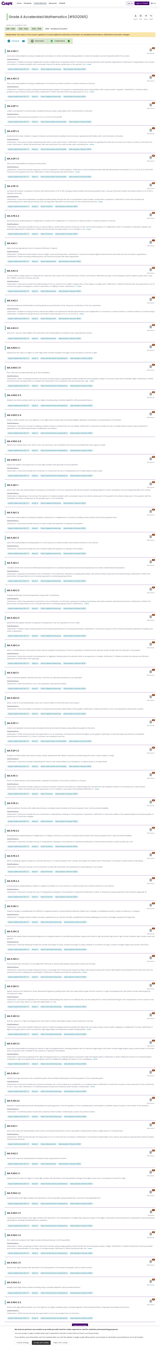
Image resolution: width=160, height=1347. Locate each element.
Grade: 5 (35, 503)
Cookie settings (23, 1343)
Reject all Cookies (61, 1343)
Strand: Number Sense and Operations (54, 358)
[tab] (16, 41)
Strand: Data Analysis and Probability (53, 122)
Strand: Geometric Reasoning (51, 922)
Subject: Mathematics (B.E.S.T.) (18, 69)
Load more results (80, 1325)
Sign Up (130, 3)
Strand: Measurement (48, 261)
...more (88, 64)
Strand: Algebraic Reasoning (51, 69)
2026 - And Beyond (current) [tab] (56, 29)
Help (154, 3)
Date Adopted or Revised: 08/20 (74, 69)
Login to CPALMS (142, 3)
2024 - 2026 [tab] (36, 29)
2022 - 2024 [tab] (23, 29)
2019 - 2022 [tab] (10, 29)
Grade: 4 (35, 69)
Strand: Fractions (46, 206)
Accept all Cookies (41, 1343)
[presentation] (10, 29)
